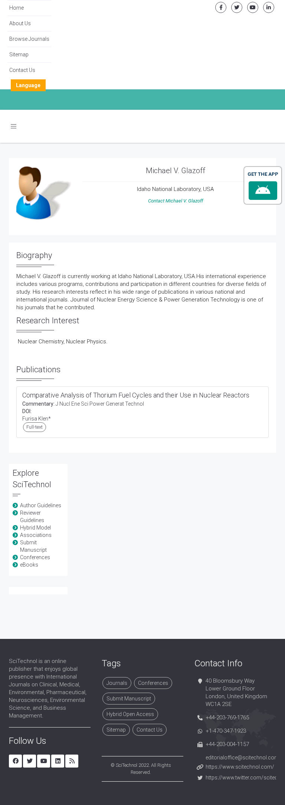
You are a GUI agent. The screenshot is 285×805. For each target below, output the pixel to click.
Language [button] (28, 85)
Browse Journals (29, 39)
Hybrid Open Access (130, 714)
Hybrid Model (35, 528)
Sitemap (19, 54)
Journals (117, 683)
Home (16, 8)
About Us (20, 23)
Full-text (34, 427)
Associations (36, 535)
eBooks (29, 565)
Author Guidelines (40, 505)
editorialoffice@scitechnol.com (242, 758)
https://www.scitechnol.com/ (240, 767)
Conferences (35, 557)
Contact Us (22, 70)
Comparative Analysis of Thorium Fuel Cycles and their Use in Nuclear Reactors (135, 395)
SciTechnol (126, 765)
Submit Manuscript (129, 699)
